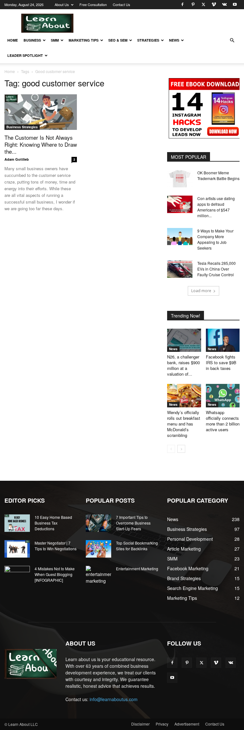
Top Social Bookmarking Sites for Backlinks (137, 545)
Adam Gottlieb (16, 159)
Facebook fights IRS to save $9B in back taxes (221, 362)
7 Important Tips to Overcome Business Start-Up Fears (133, 522)
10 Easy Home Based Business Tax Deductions (53, 522)
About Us (62, 4)
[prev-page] (171, 449)
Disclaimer (140, 724)
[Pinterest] (193, 4)
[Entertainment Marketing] (98, 575)
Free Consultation (93, 4)
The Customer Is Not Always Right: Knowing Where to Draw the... (40, 144)
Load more (201, 290)
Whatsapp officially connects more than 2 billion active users (223, 420)
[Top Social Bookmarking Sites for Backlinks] (98, 549)
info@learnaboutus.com (114, 699)
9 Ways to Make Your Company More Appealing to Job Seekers (215, 239)
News (174, 40)
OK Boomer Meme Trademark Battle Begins (218, 175)
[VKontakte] (224, 4)
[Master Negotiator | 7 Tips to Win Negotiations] (17, 549)
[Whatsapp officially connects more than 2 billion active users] (223, 395)
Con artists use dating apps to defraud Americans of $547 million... (216, 207)
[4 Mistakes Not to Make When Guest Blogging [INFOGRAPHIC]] (17, 575)
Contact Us (121, 4)
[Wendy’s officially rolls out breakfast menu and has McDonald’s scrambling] (184, 395)
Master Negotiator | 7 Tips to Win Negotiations (56, 545)
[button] (232, 40)
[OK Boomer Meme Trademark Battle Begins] (180, 178)
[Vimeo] (214, 4)
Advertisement (186, 724)
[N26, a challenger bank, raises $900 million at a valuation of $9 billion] (184, 340)
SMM (55, 40)
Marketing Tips (83, 40)
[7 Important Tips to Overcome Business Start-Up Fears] (98, 523)
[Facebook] (182, 4)
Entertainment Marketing (137, 568)
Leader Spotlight (25, 55)
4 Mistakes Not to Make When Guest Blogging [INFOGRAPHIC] (55, 574)
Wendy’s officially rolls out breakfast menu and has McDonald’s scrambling (183, 423)
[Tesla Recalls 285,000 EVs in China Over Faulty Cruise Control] (180, 269)
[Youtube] (235, 4)
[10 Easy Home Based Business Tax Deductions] (17, 523)
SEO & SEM (117, 40)
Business (32, 40)
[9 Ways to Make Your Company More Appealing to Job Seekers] (180, 236)
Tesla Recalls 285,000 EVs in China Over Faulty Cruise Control (216, 268)
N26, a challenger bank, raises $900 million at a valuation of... (183, 365)
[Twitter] (203, 4)
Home (12, 40)
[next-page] (181, 449)
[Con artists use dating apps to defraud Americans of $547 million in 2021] (180, 204)
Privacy (162, 724)
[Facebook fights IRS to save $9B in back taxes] (223, 340)
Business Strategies (22, 127)
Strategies (148, 40)
